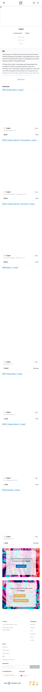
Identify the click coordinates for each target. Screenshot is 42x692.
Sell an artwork (19, 596)
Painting (35, 368)
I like (36, 128)
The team (5, 647)
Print (36, 134)
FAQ (3, 656)
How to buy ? (5, 653)
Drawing (32, 627)
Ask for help (21, 566)
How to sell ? (5, 650)
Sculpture (33, 634)
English (25, 675)
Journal (32, 640)
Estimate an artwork (21, 600)
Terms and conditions (8, 659)
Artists (32, 637)
